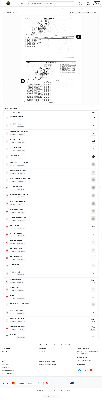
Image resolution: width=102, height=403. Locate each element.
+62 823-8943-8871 (55, 393)
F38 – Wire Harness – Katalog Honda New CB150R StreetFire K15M (64, 8)
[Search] (28, 3)
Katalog (13, 8)
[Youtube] (90, 370)
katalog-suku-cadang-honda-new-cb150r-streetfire (31, 8)
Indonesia (47, 396)
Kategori (22, 3)
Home (6, 8)
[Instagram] (85, 370)
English (55, 396)
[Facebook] (79, 370)
